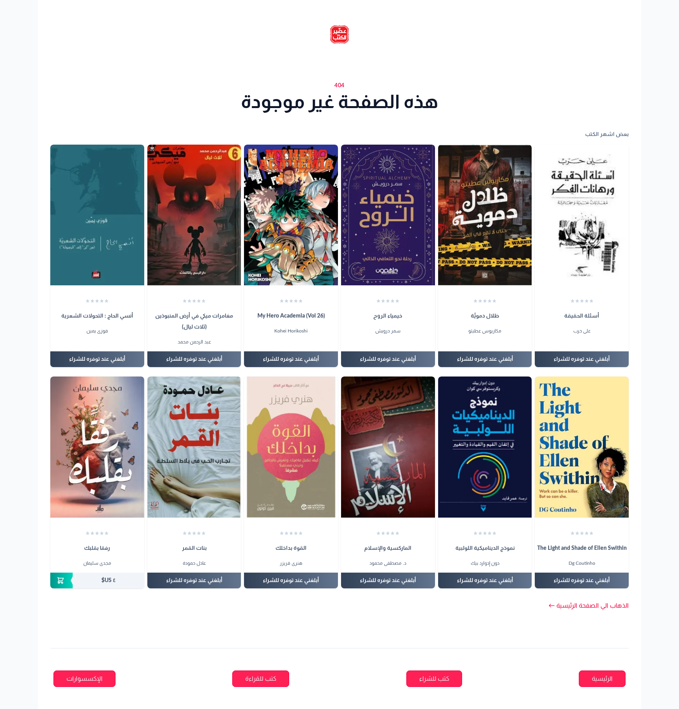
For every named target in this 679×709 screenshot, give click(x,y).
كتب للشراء (434, 679)
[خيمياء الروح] (388, 215)
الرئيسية (602, 679)
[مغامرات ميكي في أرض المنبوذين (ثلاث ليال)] (194, 215)
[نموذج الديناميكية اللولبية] (485, 447)
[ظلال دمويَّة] (485, 215)
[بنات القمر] (194, 447)
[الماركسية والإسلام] (388, 447)
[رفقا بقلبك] (97, 447)
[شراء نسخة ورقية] (97, 580)
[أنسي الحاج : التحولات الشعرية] (97, 215)
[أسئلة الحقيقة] (582, 215)
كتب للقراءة (260, 679)
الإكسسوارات (84, 679)
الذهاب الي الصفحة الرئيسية (589, 605)
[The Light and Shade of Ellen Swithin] (582, 447)
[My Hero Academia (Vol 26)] (291, 215)
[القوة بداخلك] (291, 447)
